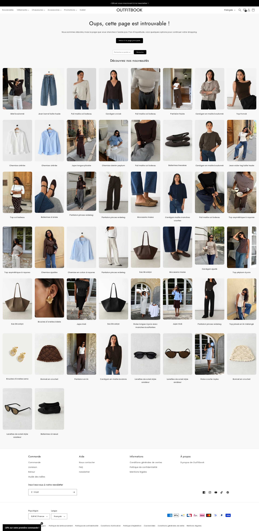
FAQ (81, 467)
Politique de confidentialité (143, 467)
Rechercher (140, 52)
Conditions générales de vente (171, 526)
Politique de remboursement (61, 526)
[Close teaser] (41, 523)
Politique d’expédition (132, 526)
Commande (34, 462)
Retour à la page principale (129, 41)
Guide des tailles (36, 476)
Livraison (32, 467)
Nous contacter (87, 462)
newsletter (84, 472)
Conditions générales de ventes (146, 462)
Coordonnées (149, 526)
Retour (31, 472)
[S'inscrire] (74, 492)
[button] (22, 10)
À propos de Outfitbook (192, 462)
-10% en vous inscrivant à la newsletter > (129, 3)
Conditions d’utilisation (111, 526)
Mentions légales (138, 472)
